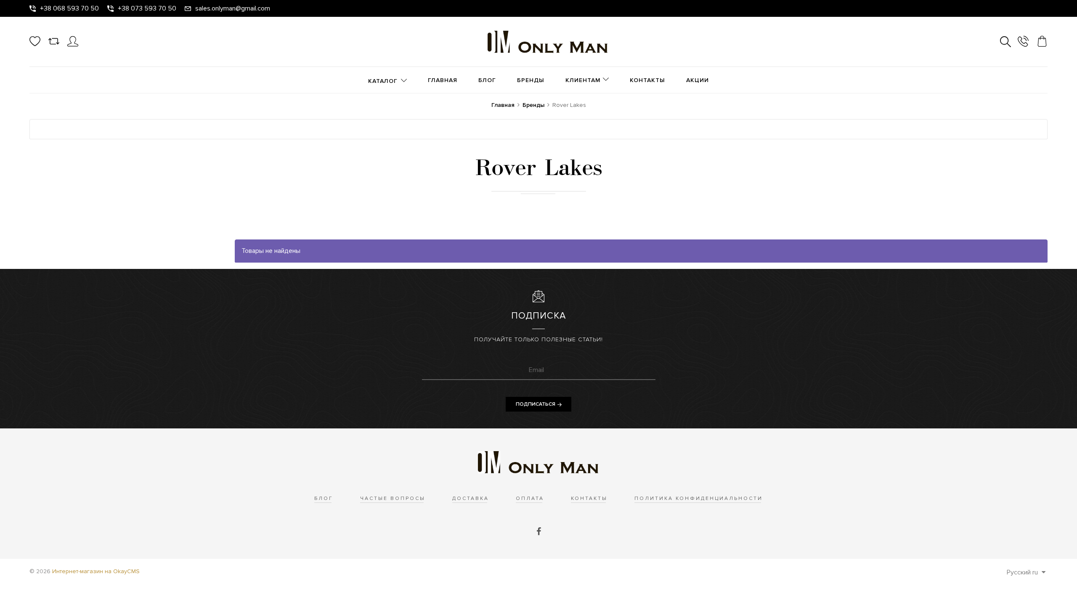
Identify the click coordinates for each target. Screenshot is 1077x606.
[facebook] (539, 532)
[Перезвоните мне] (1023, 42)
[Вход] (72, 44)
